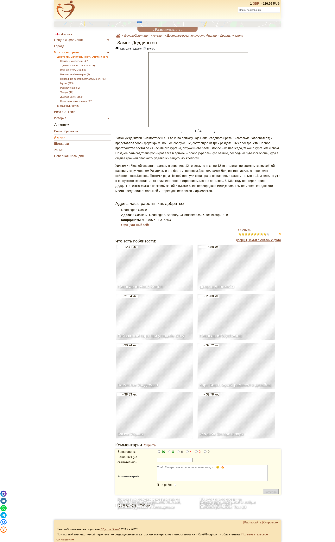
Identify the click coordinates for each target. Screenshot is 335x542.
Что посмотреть (66, 52)
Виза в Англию (64, 111)
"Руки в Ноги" (110, 529)
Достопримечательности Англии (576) (83, 56)
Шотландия (62, 143)
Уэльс (58, 149)
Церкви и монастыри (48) (74, 61)
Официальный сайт (135, 225)
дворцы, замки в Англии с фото (258, 240)
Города (59, 46)
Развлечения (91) (70, 88)
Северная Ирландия (69, 156)
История (60, 118)
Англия (59, 137)
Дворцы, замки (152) (71, 97)
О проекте (270, 522)
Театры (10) (66, 92)
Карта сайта (253, 522)
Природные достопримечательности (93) (83, 79)
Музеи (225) (66, 83)
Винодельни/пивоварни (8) (75, 74)
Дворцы (225, 35)
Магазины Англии (68, 105)
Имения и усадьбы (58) (73, 70)
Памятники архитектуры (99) (76, 101)
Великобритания (66, 131)
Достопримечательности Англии (192, 35)
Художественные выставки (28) (77, 65)
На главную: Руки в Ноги (118, 35)
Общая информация (69, 40)
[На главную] (65, 10)
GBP (256, 3)
